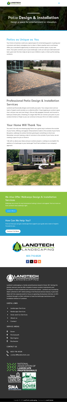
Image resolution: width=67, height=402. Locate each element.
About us (14, 318)
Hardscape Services (18, 311)
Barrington (15, 338)
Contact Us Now (13, 231)
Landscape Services (18, 308)
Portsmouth (15, 335)
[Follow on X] (31, 261)
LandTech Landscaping (30, 400)
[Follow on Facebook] (27, 261)
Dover (13, 331)
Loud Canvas (49, 400)
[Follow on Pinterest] (35, 261)
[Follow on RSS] (39, 261)
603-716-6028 (33, 255)
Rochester (14, 341)
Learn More (11, 211)
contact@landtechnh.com (20, 355)
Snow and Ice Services (19, 315)
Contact (14, 321)
